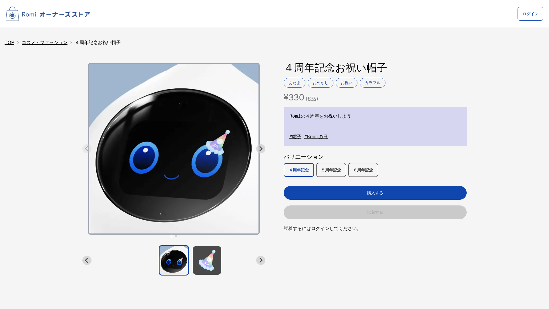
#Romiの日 (316, 136)
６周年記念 (363, 169)
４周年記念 (299, 169)
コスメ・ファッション (44, 42)
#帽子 (295, 136)
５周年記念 (331, 169)
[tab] (171, 235)
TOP (9, 42)
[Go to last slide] (87, 260)
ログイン (530, 13)
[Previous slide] (87, 148)
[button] (174, 260)
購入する (375, 192)
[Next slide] (260, 148)
